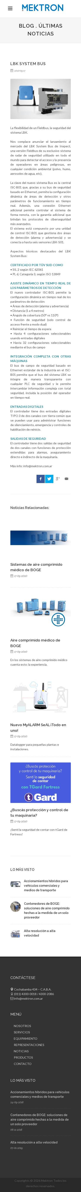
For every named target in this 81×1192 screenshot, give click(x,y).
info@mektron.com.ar (28, 998)
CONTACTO (23, 1064)
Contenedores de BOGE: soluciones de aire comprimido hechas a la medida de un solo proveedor (39, 1119)
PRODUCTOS (23, 1057)
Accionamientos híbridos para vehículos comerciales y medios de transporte (46, 885)
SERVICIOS (22, 1032)
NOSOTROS (22, 1026)
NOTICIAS (21, 1051)
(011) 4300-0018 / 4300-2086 (34, 994)
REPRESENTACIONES (29, 1045)
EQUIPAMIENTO (25, 1038)
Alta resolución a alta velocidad (33, 1142)
